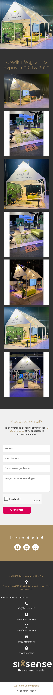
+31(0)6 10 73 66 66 (26, 619)
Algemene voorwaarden (26, 685)
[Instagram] (35, 547)
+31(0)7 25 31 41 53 (26, 608)
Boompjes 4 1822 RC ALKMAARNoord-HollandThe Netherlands (26, 588)
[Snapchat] (17, 547)
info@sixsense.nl (26, 641)
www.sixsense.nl (26, 653)
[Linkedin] (26, 547)
